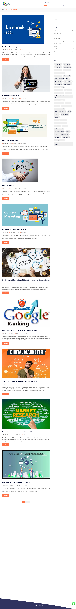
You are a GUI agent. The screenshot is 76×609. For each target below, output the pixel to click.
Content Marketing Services (60, 72)
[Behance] (42, 606)
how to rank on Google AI (59, 100)
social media (64, 125)
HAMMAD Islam (16, 49)
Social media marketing (59, 128)
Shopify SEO (57, 125)
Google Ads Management (59, 87)
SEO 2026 (57, 114)
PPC (11, 49)
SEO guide (57, 117)
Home (3, 9)
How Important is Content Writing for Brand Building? (63, 96)
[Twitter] (31, 606)
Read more (6, 59)
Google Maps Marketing (59, 41)
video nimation (58, 137)
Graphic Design (58, 43)
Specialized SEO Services (59, 131)
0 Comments (23, 49)
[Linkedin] (45, 606)
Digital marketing (58, 38)
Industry (56, 46)
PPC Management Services (66, 105)
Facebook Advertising (68, 81)
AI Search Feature (58, 67)
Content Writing (58, 33)
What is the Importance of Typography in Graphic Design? (62, 143)
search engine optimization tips (60, 111)
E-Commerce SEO (58, 81)
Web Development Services (59, 140)
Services (46, 2)
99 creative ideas (58, 64)
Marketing (57, 105)
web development (66, 137)
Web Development (58, 53)
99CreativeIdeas (67, 64)
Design (56, 35)
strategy (68, 131)
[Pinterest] (39, 606)
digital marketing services (59, 78)
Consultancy (12, 282)
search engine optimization (60, 108)
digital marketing (66, 75)
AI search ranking (67, 67)
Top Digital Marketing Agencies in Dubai (62, 134)
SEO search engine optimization (60, 120)
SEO (11, 232)
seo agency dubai (64, 114)
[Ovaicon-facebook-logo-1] (34, 606)
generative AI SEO (67, 84)
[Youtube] (36, 606)
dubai (67, 78)
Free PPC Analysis (58, 84)
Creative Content (58, 75)
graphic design (68, 92)
